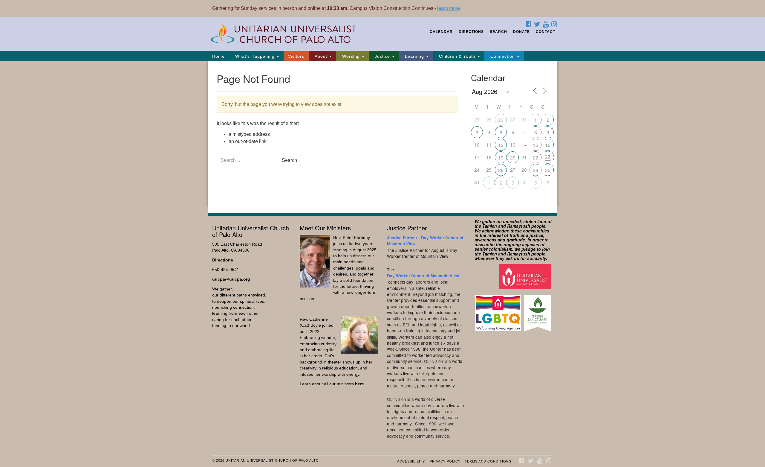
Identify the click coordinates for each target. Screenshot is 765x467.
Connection (502, 56)
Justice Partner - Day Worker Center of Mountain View (425, 241)
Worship (351, 56)
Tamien (489, 226)
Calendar (441, 32)
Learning (414, 56)
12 (501, 145)
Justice (382, 56)
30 (547, 170)
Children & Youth (457, 56)
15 (535, 145)
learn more (448, 8)
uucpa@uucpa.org (231, 279)
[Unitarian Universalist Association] (526, 276)
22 (535, 157)
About (321, 56)
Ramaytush (518, 226)
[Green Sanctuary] (538, 310)
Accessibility (411, 461)
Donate (521, 32)
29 (501, 119)
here (359, 384)
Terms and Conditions (488, 461)
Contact (545, 32)
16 (547, 145)
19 (501, 157)
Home (218, 56)
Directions (471, 32)
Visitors (296, 56)
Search (498, 32)
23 (547, 156)
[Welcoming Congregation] (499, 310)
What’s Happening (255, 56)
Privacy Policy (445, 461)
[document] (382, 134)
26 (501, 170)
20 (512, 157)
